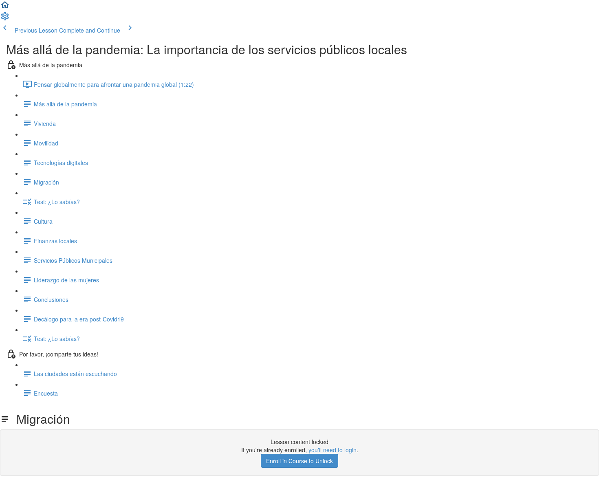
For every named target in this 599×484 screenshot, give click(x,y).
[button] (5, 7)
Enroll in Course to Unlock (299, 461)
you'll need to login (332, 450)
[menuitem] (5, 19)
